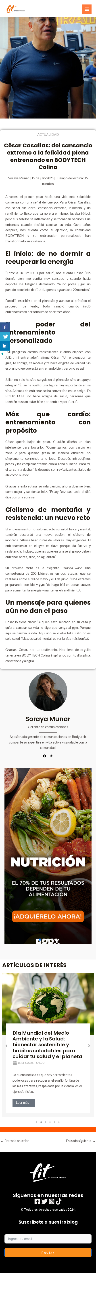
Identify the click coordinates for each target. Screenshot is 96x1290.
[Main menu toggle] (87, 9)
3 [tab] (46, 1122)
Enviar (48, 1252)
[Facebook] (37, 1201)
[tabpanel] (48, 1045)
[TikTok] (59, 1201)
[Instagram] (51, 1201)
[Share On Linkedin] (5, 346)
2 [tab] (41, 1122)
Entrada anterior (14, 1141)
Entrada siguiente (81, 1141)
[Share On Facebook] (5, 327)
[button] (48, 856)
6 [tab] (59, 1122)
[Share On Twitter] (5, 336)
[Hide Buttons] (2, 353)
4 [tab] (50, 1122)
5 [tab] (54, 1122)
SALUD (40, 1062)
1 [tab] (37, 1122)
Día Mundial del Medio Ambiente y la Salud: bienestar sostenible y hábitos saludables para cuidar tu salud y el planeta (47, 1044)
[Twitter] (44, 1201)
